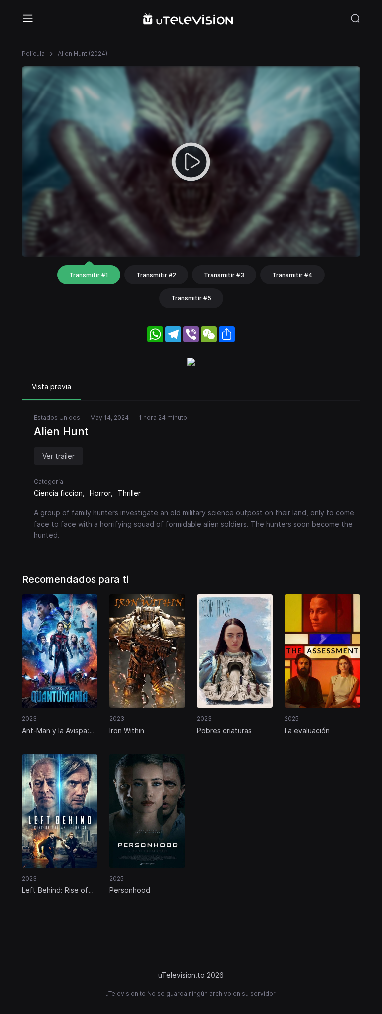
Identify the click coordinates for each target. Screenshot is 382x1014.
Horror (100, 493)
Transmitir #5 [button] (191, 298)
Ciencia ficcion (58, 493)
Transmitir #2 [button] (156, 274)
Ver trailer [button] (58, 456)
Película (33, 53)
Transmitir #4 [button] (292, 274)
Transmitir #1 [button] (88, 274)
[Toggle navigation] (28, 18)
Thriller (129, 493)
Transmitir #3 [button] (224, 274)
